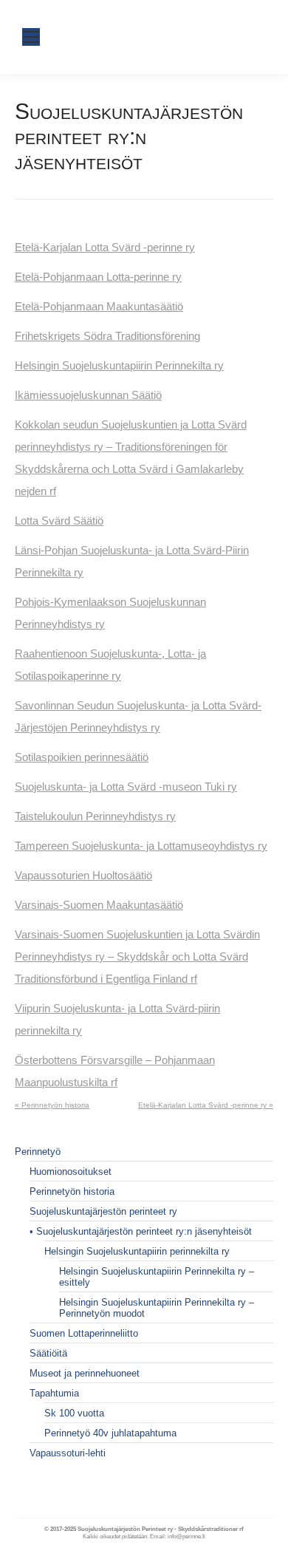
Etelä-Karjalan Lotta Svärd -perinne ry (105, 247)
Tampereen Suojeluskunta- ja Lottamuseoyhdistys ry (141, 845)
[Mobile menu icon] (31, 37)
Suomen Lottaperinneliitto (84, 1333)
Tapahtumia (54, 1393)
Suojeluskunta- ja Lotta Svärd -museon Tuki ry (126, 786)
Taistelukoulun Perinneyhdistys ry (95, 816)
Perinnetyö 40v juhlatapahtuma (110, 1433)
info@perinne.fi (186, 1536)
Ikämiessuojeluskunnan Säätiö (88, 395)
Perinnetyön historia (72, 1191)
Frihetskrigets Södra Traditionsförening (107, 336)
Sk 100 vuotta (74, 1413)
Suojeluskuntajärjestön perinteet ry (103, 1211)
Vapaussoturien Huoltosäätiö (83, 875)
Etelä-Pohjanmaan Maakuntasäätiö (99, 306)
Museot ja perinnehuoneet (85, 1373)
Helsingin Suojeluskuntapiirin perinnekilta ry (137, 1251)
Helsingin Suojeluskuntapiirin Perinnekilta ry (119, 365)
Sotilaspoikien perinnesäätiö (81, 757)
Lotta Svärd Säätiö (59, 520)
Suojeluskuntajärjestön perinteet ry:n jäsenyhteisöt (144, 1231)
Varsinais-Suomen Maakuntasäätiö (99, 904)
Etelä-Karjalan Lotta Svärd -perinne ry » (205, 1105)
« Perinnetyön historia (52, 1105)
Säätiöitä (48, 1353)
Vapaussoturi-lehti (68, 1453)
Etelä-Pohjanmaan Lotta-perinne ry (98, 276)
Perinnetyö (38, 1151)
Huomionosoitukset (71, 1171)
